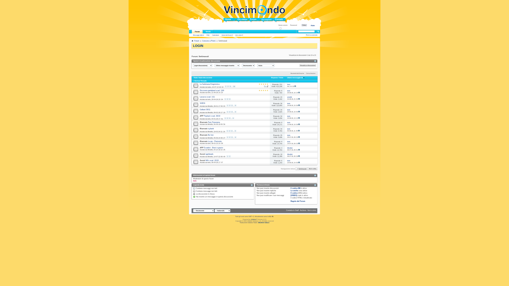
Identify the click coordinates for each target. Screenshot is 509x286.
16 (234, 86)
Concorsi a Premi (209, 41)
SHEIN (202, 103)
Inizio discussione (205, 78)
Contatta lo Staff (292, 210)
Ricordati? (284, 28)
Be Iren (211, 135)
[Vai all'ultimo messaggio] (295, 86)
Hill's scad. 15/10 (212, 160)
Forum (251, 20)
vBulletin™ (254, 219)
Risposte (274, 78)
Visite (281, 78)
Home (225, 20)
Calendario (215, 35)
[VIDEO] (294, 195)
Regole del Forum (298, 201)
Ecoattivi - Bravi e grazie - (214, 148)
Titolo (196, 78)
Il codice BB (295, 188)
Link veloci (238, 35)
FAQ (208, 35)
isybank (211, 129)
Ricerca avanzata (311, 35)
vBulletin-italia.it (263, 222)
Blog (263, 20)
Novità (208, 32)
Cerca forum (310, 73)
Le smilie (294, 191)
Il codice (294, 193)
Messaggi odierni (198, 35)
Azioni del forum (227, 35)
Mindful (210, 106)
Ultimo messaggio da (295, 78)
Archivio (303, 210)
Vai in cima (312, 169)
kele (209, 92)
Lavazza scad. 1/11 (207, 97)
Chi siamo (240, 20)
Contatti (276, 20)
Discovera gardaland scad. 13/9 (212, 90)
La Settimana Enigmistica (210, 84)
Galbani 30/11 (205, 110)
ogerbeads (209, 154)
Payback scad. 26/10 (212, 116)
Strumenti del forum (296, 73)
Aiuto (313, 25)
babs (209, 87)
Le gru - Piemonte (215, 141)
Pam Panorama (214, 122)
